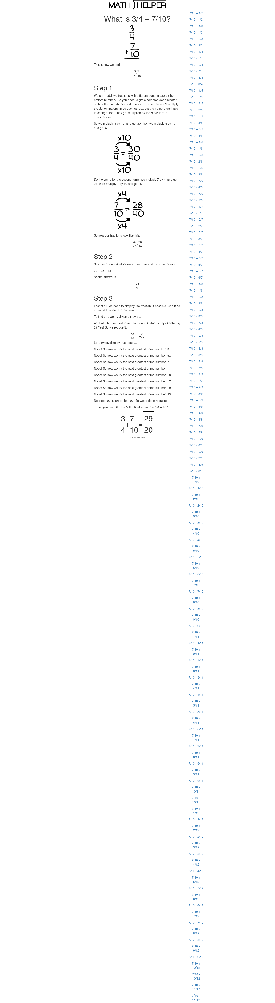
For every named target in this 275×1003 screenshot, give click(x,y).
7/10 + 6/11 (196, 720)
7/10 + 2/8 (196, 297)
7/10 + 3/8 (196, 309)
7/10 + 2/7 (196, 219)
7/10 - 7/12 (196, 922)
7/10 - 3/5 (196, 122)
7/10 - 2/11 (196, 660)
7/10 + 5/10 (196, 548)
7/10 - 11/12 (196, 997)
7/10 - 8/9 (196, 471)
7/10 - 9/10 (196, 626)
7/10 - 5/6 (196, 200)
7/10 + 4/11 (196, 686)
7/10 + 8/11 (196, 754)
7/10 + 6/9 (196, 438)
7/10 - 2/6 (196, 161)
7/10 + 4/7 (196, 245)
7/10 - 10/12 (196, 976)
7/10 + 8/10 (196, 600)
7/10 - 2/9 (196, 393)
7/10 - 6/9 (196, 445)
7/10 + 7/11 (196, 737)
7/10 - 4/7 (196, 251)
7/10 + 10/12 (196, 965)
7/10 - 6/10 (196, 574)
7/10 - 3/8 (196, 316)
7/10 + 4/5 (196, 129)
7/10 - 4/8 (196, 329)
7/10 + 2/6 (196, 155)
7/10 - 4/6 (196, 187)
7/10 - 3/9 (196, 406)
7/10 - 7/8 (196, 368)
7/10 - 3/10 (196, 522)
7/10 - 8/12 (196, 939)
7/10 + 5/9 (196, 426)
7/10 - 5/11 (196, 712)
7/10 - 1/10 (196, 488)
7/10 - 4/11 (196, 694)
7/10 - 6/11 (196, 729)
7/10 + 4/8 (196, 322)
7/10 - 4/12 (196, 871)
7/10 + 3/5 (196, 116)
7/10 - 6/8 (196, 355)
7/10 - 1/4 (196, 58)
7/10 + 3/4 (196, 77)
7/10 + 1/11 (196, 634)
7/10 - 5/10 (196, 557)
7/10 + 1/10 (196, 479)
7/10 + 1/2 (196, 13)
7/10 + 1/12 (196, 810)
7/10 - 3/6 (196, 174)
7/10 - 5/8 (196, 342)
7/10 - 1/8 (196, 290)
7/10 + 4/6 (196, 180)
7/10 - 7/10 (196, 591)
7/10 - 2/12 (196, 836)
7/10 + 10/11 (196, 789)
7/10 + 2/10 (196, 496)
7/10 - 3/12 (196, 853)
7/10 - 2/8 (196, 303)
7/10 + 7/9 (196, 451)
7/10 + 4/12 (196, 862)
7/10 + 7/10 (196, 582)
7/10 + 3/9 (196, 400)
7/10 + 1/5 (196, 90)
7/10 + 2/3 (196, 39)
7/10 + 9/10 (196, 617)
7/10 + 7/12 (196, 913)
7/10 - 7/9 (196, 458)
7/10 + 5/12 (196, 879)
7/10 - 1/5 (196, 97)
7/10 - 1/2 (196, 19)
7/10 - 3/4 (196, 84)
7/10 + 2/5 (196, 103)
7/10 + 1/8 (196, 284)
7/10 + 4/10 (196, 531)
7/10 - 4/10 (196, 540)
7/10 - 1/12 (196, 819)
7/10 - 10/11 (196, 800)
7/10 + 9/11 (196, 772)
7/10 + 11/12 (196, 987)
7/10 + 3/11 (196, 668)
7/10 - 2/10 (196, 505)
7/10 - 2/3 (196, 45)
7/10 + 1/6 (196, 142)
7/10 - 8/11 (196, 763)
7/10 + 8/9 (196, 464)
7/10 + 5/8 (196, 335)
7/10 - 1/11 (196, 643)
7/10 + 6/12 (196, 896)
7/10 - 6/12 (196, 905)
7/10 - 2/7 (196, 226)
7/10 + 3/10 (196, 514)
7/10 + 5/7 (196, 258)
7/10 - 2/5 (196, 110)
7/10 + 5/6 (196, 193)
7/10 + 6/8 (196, 348)
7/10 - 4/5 (196, 135)
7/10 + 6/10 (196, 565)
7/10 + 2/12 (196, 827)
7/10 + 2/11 (196, 651)
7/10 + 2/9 (196, 387)
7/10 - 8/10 (196, 608)
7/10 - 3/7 (196, 239)
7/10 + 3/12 (196, 845)
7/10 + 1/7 (196, 206)
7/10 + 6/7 (196, 271)
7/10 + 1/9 (196, 374)
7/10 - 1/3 (196, 32)
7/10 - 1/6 (196, 148)
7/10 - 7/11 (196, 746)
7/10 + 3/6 (196, 168)
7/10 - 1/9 (196, 380)
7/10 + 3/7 (196, 232)
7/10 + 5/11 (196, 703)
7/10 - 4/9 (196, 419)
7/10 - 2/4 (196, 71)
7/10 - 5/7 (196, 264)
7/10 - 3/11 (196, 677)
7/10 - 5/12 (196, 888)
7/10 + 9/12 (196, 948)
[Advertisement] (32, 74)
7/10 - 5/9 (196, 432)
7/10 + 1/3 (196, 26)
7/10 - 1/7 (196, 213)
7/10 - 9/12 (196, 957)
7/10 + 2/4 (196, 64)
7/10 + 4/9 (196, 413)
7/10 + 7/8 (196, 361)
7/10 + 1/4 (196, 51)
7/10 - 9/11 (196, 780)
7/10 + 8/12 (196, 931)
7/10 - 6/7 (196, 277)
